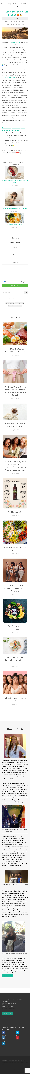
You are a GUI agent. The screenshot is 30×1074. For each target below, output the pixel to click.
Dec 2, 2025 (14, 185)
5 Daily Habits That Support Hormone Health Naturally (15, 588)
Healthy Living (20, 303)
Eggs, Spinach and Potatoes (15, 225)
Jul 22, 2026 (15, 666)
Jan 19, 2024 (14, 211)
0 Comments (20, 24)
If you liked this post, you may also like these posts (15, 163)
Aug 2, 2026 (15, 553)
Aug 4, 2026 (15, 473)
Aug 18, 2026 (15, 355)
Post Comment (15, 285)
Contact (9, 976)
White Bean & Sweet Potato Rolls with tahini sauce (15, 660)
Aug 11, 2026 (15, 398)
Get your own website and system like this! (15, 1070)
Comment (15, 262)
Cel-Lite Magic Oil (15, 512)
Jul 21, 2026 (15, 704)
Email (15, 255)
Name (15, 247)
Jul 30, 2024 (14, 228)
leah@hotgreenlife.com (11, 1008)
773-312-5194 (9, 1006)
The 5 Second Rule (8, 77)
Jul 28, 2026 (15, 594)
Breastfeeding (10, 303)
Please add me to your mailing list (15, 282)
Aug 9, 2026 (15, 430)
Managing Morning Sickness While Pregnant (15, 208)
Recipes (19, 306)
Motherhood (11, 306)
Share (15, 18)
